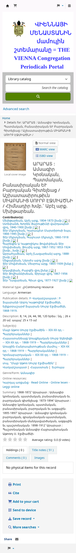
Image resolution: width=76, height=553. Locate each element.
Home (6, 118)
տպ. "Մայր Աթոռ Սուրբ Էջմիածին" (29, 363)
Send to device (24, 510)
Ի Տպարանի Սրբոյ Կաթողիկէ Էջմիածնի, (32, 300)
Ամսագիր (27, 373)
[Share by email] (16, 539)
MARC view (47, 149)
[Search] (38, 97)
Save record (22, 518)
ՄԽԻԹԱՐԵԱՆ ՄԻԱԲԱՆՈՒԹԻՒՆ (7, 5)
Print (16, 484)
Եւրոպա (58, 367)
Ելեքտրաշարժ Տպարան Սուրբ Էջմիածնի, (34, 306)
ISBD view (46, 156)
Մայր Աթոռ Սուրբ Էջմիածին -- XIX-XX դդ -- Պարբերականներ (33, 332)
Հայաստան (39, 367)
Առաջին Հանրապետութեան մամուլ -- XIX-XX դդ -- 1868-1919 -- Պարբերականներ (36, 348)
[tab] (43, 450)
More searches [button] (24, 527)
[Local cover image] (15, 156)
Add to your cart (25, 501)
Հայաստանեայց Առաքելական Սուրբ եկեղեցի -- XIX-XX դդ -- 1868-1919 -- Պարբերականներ (37, 340)
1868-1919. (10, 311)
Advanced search (16, 109)
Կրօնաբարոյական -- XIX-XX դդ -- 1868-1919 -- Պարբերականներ (36, 357)
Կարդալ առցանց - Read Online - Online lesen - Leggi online (36, 384)
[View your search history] (69, 6)
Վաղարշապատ (15, 367)
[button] (15, 6)
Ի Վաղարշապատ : (43, 298)
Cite (15, 493)
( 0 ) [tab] (15, 450)
